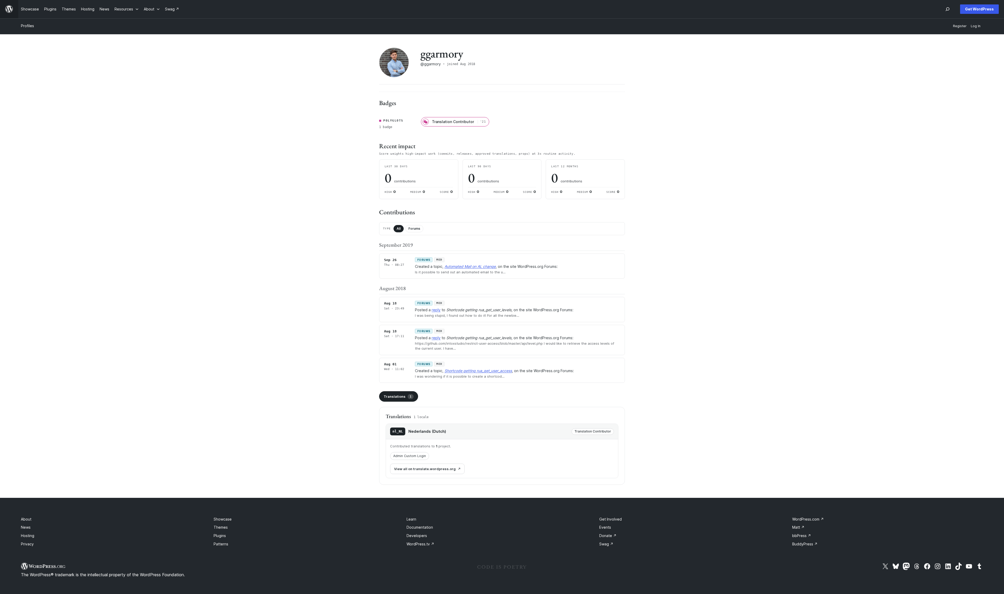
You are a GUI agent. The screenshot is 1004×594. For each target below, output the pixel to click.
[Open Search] (947, 9)
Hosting (27, 535)
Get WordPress (979, 9)
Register (960, 26)
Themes (221, 527)
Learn (411, 519)
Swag (606, 544)
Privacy (27, 544)
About (26, 519)
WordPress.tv (420, 544)
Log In (975, 26)
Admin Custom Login (409, 456)
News (26, 527)
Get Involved (610, 519)
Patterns (221, 544)
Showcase (223, 519)
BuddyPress (805, 544)
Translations (398, 396)
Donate (608, 535)
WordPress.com (808, 519)
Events (605, 527)
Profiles (27, 26)
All (399, 228)
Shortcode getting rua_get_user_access (478, 370)
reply (436, 310)
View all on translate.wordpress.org (425, 469)
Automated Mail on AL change (470, 266)
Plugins (220, 535)
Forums (414, 228)
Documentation (420, 527)
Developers (417, 535)
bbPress (801, 535)
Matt (798, 527)
